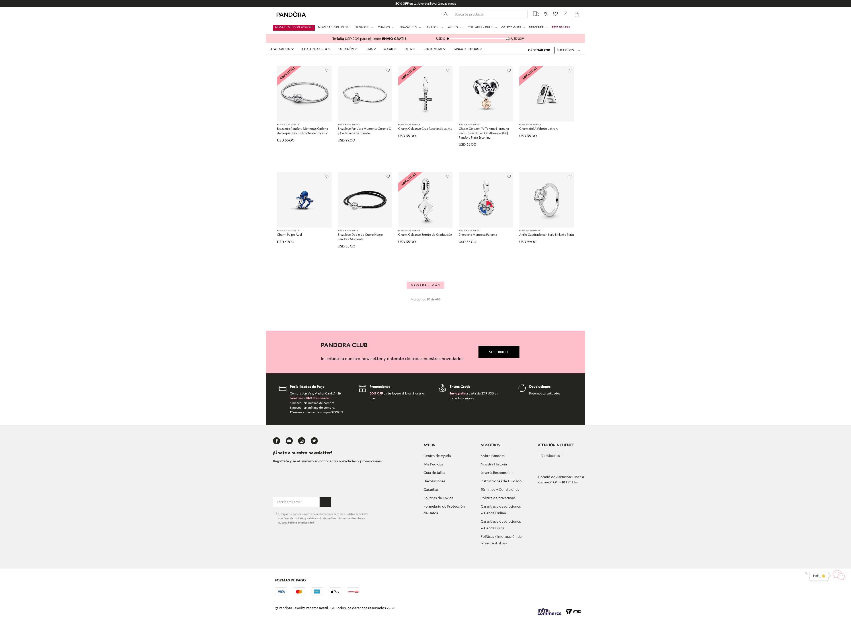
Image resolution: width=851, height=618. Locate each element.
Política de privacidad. (301, 522)
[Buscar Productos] (447, 14)
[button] (282, 49)
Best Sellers (561, 27)
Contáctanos (550, 455)
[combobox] (484, 14)
